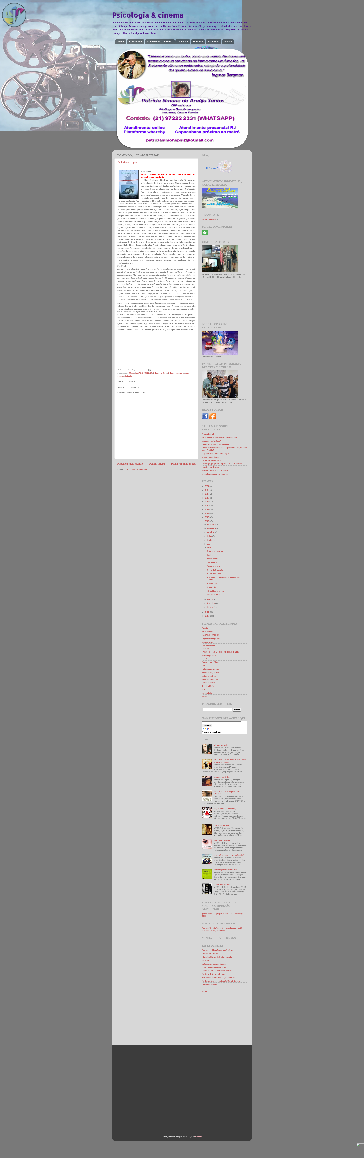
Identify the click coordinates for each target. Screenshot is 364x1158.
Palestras (183, 41)
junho (210, 540)
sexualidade (207, 693)
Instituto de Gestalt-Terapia (213, 974)
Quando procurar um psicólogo (215, 473)
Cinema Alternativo (210, 953)
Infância (205, 648)
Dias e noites (212, 562)
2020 (207, 490)
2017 (207, 501)
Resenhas (213, 41)
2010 (207, 615)
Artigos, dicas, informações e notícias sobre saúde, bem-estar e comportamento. (222, 929)
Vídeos (228, 41)
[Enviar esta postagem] (149, 369)
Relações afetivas (160, 372)
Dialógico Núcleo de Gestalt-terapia (217, 957)
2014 (207, 513)
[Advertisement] (224, 300)
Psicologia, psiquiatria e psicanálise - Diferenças (222, 463)
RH (203, 665)
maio (209, 543)
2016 (207, 505)
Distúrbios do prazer (128, 162)
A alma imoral (208, 434)
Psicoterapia (207, 658)
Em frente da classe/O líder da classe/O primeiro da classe (230, 760)
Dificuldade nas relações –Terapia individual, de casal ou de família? (224, 448)
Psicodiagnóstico (209, 655)
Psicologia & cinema (147, 14)
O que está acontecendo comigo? (215, 453)
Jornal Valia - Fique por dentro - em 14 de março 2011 (222, 914)
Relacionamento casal (211, 669)
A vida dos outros (214, 573)
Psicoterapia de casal (210, 467)
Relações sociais (208, 682)
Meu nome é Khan (221, 825)
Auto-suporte (207, 631)
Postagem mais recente (130, 463)
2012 (207, 521)
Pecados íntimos (213, 594)
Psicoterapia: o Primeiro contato (215, 470)
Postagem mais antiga (183, 463)
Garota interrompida (222, 840)
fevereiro (211, 603)
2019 (207, 493)
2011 (207, 612)
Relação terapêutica (210, 672)
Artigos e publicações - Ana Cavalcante (218, 950)
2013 (207, 517)
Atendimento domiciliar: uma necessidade (219, 437)
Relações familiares (176, 372)
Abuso (131, 372)
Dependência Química (211, 638)
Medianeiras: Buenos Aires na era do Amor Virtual (225, 578)
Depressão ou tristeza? (211, 440)
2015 (207, 509)
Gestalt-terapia (208, 645)
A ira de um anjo (221, 745)
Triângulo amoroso (215, 551)
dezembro (211, 524)
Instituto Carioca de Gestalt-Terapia (217, 970)
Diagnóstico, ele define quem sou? (216, 444)
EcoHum (205, 960)
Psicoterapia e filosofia (211, 662)
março (210, 599)
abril (209, 547)
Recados (198, 41)
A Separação (212, 583)
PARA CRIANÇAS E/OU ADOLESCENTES (221, 652)
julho (209, 536)
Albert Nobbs (212, 558)
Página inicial (157, 463)
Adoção (205, 628)
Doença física (207, 641)
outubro (211, 532)
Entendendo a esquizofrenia (214, 963)
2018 (207, 497)
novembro (211, 528)
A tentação (211, 587)
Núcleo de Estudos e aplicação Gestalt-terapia (221, 981)
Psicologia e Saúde (209, 984)
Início (121, 41)
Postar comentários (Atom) (136, 469)
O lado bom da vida (222, 884)
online (204, 991)
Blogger (198, 1136)
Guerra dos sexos (214, 566)
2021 (207, 486)
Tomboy (210, 555)
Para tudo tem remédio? (212, 460)
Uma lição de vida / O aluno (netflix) (229, 855)
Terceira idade (208, 686)
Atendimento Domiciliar (159, 41)
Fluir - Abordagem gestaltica (214, 967)
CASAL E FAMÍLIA (143, 372)
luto (203, 689)
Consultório (135, 41)
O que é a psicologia (210, 456)
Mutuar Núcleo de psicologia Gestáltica (218, 977)
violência (128, 376)
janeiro (210, 607)
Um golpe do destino (222, 776)
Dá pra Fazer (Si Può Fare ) (225, 808)
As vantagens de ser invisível (225, 869)
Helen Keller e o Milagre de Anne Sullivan (227, 792)
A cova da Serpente (215, 569)
